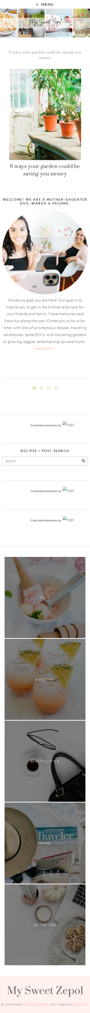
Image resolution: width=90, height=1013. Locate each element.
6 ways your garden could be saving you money (45, 169)
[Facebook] (41, 388)
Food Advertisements (44, 425)
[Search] (83, 461)
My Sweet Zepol (45, 990)
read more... (45, 348)
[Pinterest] (56, 388)
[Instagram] (49, 388)
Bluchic (81, 1004)
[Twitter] (34, 388)
